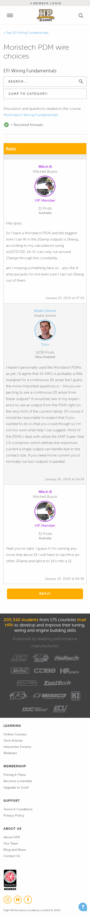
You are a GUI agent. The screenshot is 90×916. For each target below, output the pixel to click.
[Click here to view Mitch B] (45, 187)
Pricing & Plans (14, 775)
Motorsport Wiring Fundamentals (30, 115)
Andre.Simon (45, 310)
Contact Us (11, 856)
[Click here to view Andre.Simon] (45, 331)
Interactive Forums (17, 747)
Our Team (10, 843)
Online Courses (14, 734)
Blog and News (14, 850)
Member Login (46, 3)
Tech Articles (13, 741)
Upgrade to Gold (15, 788)
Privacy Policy (13, 815)
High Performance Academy (46, 15)
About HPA (11, 837)
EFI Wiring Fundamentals (30, 33)
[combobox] (45, 94)
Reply (11, 148)
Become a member (17, 781)
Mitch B (45, 166)
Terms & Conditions (18, 809)
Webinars (10, 753)
